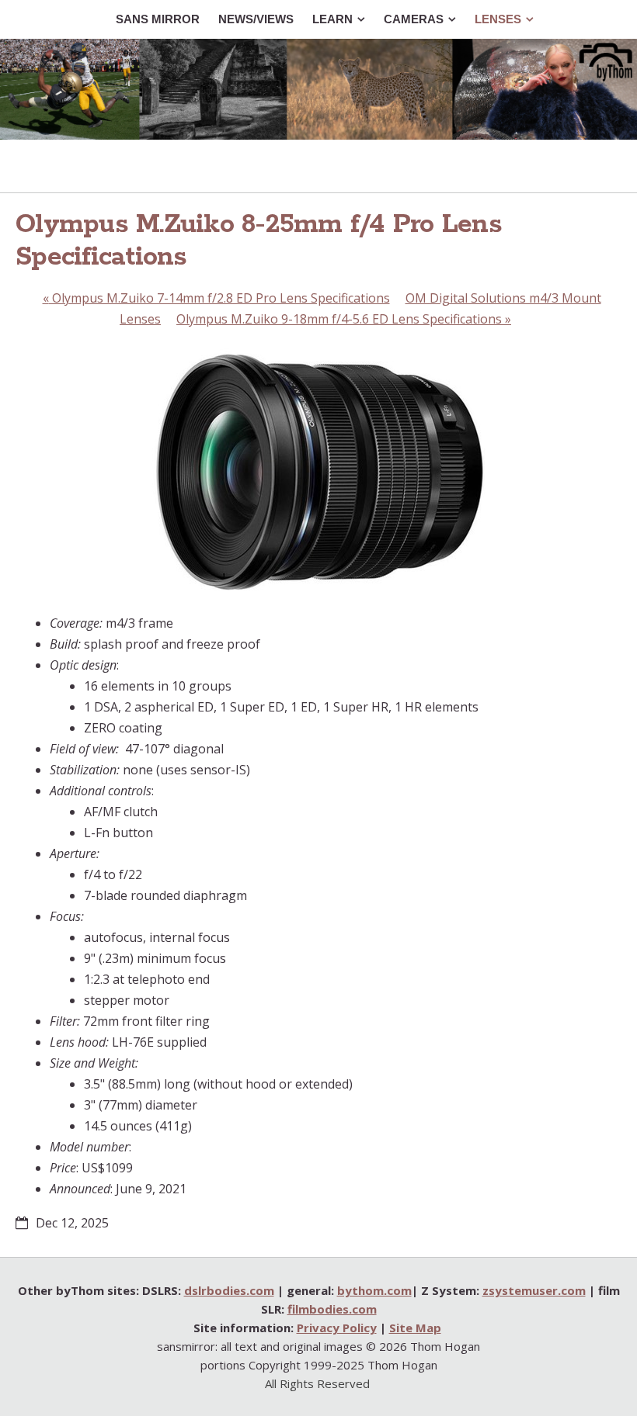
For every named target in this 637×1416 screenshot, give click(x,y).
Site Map (415, 1327)
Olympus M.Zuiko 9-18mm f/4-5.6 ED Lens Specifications (343, 318)
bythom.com (374, 1290)
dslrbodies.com (229, 1290)
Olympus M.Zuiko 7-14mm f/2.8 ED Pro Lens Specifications (216, 297)
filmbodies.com (332, 1309)
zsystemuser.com (534, 1290)
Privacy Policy (337, 1327)
